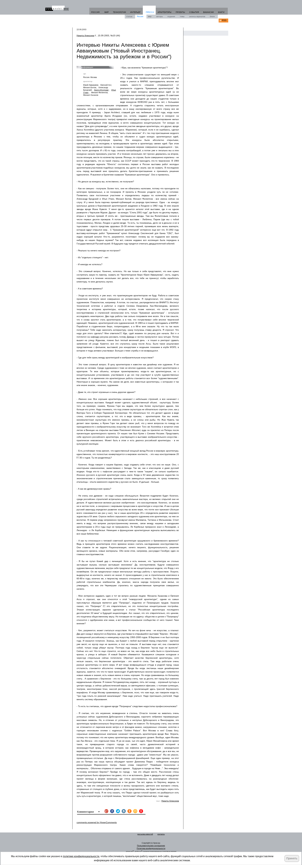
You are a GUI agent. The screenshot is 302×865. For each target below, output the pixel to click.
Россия (140, 16)
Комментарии (86, 811)
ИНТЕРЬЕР (135, 12)
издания (171, 16)
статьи (129, 16)
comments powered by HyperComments (97, 822)
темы (182, 16)
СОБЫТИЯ (194, 12)
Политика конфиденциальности (151, 848)
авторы (159, 16)
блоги (212, 16)
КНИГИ (221, 12)
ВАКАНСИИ (208, 12)
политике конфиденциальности (81, 856)
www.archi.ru (57, 8)
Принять (291, 858)
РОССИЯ (95, 12)
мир (149, 16)
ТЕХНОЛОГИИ (119, 12)
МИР (106, 12)
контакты (161, 834)
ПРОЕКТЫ (180, 12)
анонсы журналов (197, 16)
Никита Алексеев (85, 35)
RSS (224, 20)
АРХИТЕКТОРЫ (164, 12)
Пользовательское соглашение (151, 846)
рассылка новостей (145, 834)
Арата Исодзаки (101, 90)
